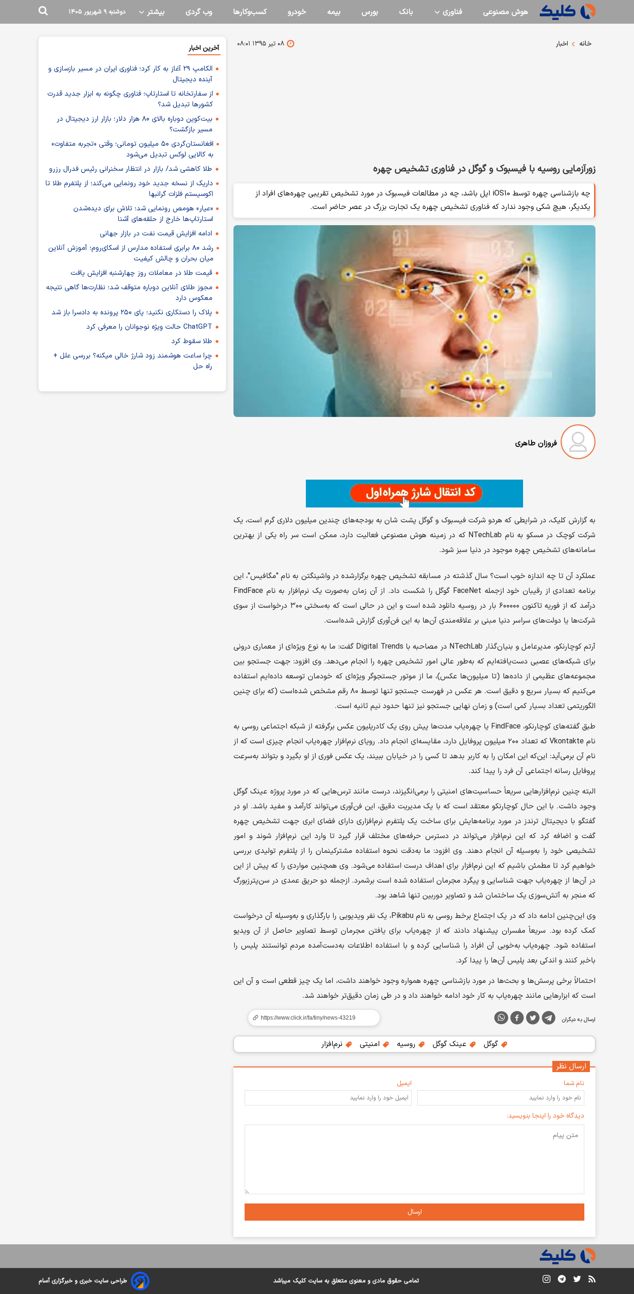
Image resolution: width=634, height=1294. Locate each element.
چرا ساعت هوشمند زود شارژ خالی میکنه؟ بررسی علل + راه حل (132, 361)
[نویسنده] (578, 443)
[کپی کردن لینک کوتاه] (310, 1018)
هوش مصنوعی (505, 12)
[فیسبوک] (517, 1019)
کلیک (299, 1281)
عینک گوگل (451, 1044)
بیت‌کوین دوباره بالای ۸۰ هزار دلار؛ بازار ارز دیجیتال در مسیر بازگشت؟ (135, 124)
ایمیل (404, 1083)
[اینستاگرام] (546, 1281)
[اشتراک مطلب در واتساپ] (501, 1017)
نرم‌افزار (333, 1044)
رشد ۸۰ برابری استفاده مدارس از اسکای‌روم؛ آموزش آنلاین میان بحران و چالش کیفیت (130, 253)
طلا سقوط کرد (191, 341)
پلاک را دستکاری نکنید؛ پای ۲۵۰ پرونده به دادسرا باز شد (132, 312)
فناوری (451, 12)
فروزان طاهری (536, 443)
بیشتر (155, 12)
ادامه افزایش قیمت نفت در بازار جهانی (156, 233)
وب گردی (199, 12)
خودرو (297, 12)
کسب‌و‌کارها (250, 12)
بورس (370, 12)
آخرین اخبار (204, 48)
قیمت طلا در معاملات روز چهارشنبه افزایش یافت (141, 273)
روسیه (407, 1044)
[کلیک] (567, 12)
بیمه (334, 12)
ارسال (415, 1212)
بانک (406, 12)
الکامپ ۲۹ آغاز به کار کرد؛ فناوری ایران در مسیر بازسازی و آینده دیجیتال (130, 74)
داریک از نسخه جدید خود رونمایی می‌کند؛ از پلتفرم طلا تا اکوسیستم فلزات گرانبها (129, 189)
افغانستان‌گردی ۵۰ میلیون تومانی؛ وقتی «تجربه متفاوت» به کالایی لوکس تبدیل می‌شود (132, 149)
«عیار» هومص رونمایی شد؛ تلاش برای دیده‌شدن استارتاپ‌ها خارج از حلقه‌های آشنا (143, 214)
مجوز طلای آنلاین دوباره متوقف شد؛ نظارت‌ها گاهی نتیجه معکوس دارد (129, 293)
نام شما (574, 1083)
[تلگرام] (549, 1019)
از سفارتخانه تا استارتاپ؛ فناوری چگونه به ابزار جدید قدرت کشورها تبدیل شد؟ (130, 99)
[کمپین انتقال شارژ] (414, 493)
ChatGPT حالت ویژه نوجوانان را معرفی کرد (149, 327)
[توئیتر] (533, 1019)
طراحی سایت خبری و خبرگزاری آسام (83, 1281)
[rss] (592, 1280)
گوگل (492, 1044)
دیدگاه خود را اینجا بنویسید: (545, 1116)
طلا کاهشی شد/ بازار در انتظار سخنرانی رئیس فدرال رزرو (130, 169)
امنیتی (371, 1044)
